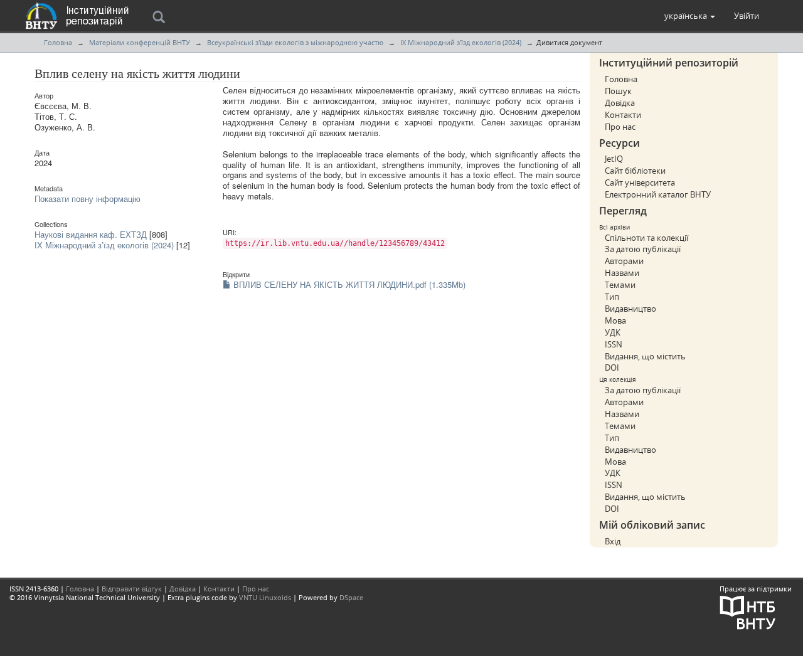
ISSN (613, 344)
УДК (612, 332)
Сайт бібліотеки (635, 170)
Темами (620, 284)
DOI (612, 367)
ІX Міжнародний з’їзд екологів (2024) (460, 42)
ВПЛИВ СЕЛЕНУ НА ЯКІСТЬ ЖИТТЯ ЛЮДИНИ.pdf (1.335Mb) (348, 284)
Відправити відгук (132, 588)
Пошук (618, 91)
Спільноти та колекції (646, 237)
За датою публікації (643, 249)
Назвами (622, 272)
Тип (612, 296)
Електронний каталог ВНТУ (658, 194)
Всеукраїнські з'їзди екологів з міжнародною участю (295, 42)
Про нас (620, 126)
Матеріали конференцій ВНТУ (139, 42)
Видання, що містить (645, 356)
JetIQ (614, 158)
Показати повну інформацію (88, 198)
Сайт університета (640, 182)
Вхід (612, 541)
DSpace (351, 597)
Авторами (624, 261)
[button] (690, 15)
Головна (58, 42)
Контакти (623, 114)
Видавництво (630, 308)
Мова (615, 320)
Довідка (620, 102)
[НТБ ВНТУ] (748, 611)
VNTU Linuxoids (265, 597)
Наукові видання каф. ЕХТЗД (91, 234)
